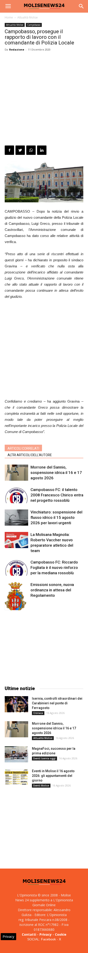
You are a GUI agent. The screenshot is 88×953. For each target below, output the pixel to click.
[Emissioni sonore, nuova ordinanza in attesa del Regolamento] (16, 599)
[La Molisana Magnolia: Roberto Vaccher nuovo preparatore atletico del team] (16, 540)
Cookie (60, 934)
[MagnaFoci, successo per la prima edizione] (16, 754)
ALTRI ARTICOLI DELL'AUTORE (30, 455)
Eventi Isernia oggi (44, 758)
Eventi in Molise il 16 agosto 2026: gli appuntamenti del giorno (53, 775)
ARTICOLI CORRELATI (23, 448)
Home (9, 17)
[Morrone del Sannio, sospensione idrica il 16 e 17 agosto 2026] (16, 473)
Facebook (48, 939)
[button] (81, 6)
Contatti (29, 934)
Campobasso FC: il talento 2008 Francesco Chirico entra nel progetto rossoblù (57, 495)
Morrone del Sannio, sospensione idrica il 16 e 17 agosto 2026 (56, 472)
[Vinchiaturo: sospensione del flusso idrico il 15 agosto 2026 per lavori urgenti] (16, 517)
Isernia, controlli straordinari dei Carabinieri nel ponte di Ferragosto (57, 703)
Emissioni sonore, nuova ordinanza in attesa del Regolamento (52, 590)
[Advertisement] (44, 99)
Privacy (45, 934)
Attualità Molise (27, 17)
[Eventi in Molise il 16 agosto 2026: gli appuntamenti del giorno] (16, 777)
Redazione (16, 49)
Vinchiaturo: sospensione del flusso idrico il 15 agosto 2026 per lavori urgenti (56, 517)
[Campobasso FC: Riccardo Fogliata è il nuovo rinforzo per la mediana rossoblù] (16, 568)
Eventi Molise (41, 785)
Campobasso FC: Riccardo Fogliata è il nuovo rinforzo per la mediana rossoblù (54, 567)
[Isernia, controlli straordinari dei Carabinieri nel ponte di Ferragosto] (16, 704)
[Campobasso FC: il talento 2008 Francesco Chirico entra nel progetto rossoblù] (16, 495)
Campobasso (33, 24)
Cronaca (38, 713)
